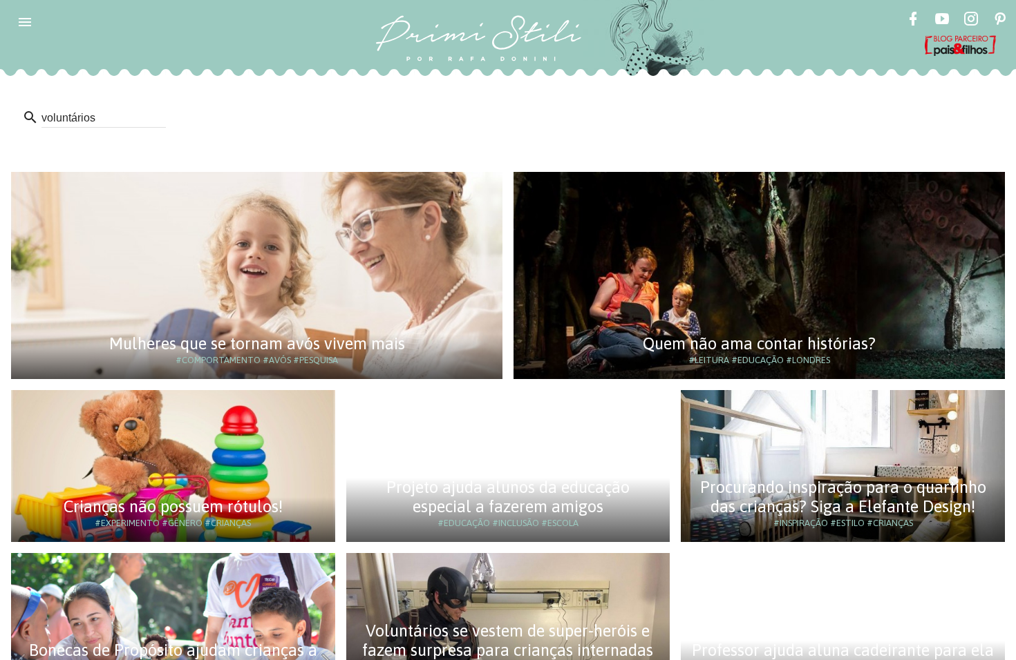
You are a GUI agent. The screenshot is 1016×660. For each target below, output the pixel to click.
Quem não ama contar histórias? (759, 343)
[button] (24, 22)
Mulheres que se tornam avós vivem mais (257, 343)
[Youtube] (942, 21)
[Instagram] (971, 21)
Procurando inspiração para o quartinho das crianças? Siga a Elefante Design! (843, 497)
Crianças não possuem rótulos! (173, 506)
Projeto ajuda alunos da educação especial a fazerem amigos (508, 497)
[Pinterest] (1000, 21)
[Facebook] (913, 21)
